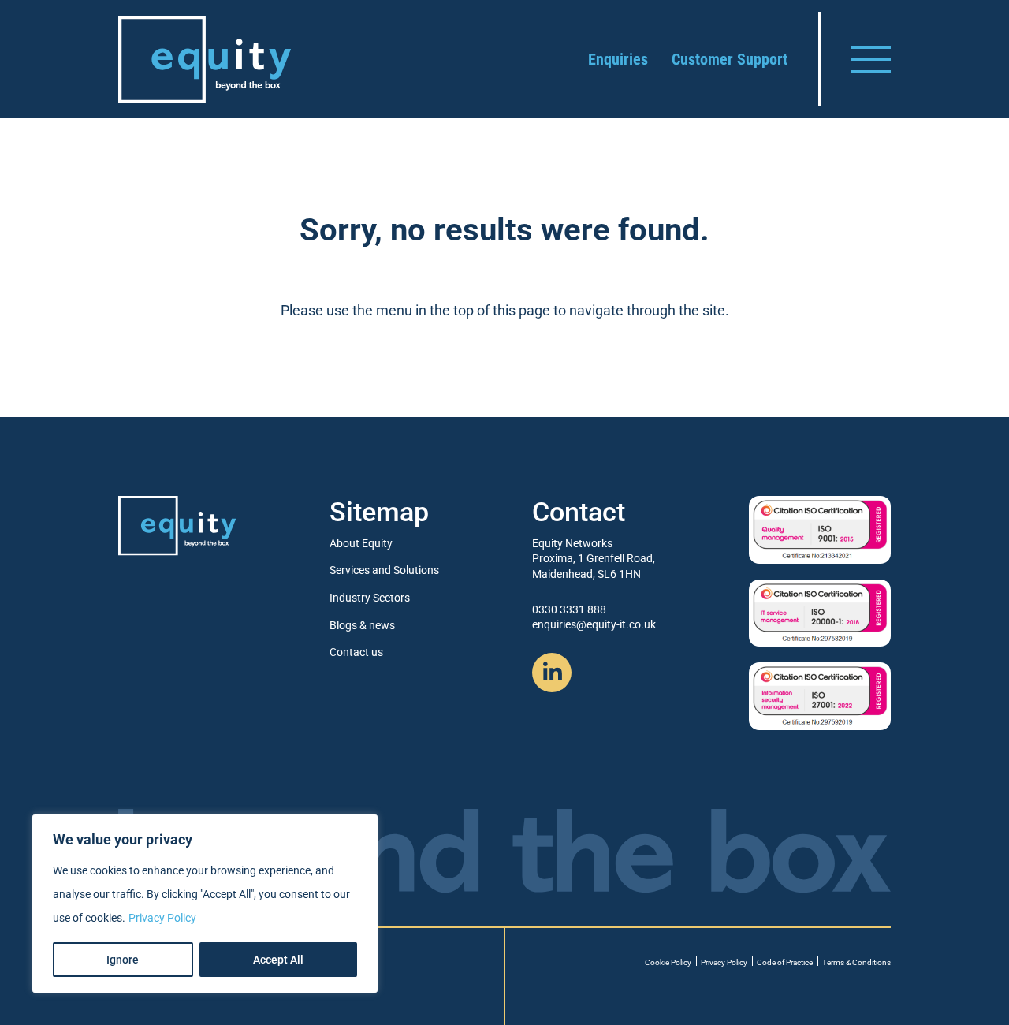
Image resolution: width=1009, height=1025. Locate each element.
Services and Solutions (384, 570)
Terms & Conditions (856, 962)
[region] (205, 903)
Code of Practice (785, 962)
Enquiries (618, 59)
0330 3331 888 (569, 609)
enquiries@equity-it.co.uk (594, 624)
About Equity (361, 543)
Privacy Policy (162, 917)
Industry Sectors (370, 597)
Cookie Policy (668, 962)
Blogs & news (362, 625)
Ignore (122, 959)
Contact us (356, 652)
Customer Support (729, 59)
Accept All (278, 959)
